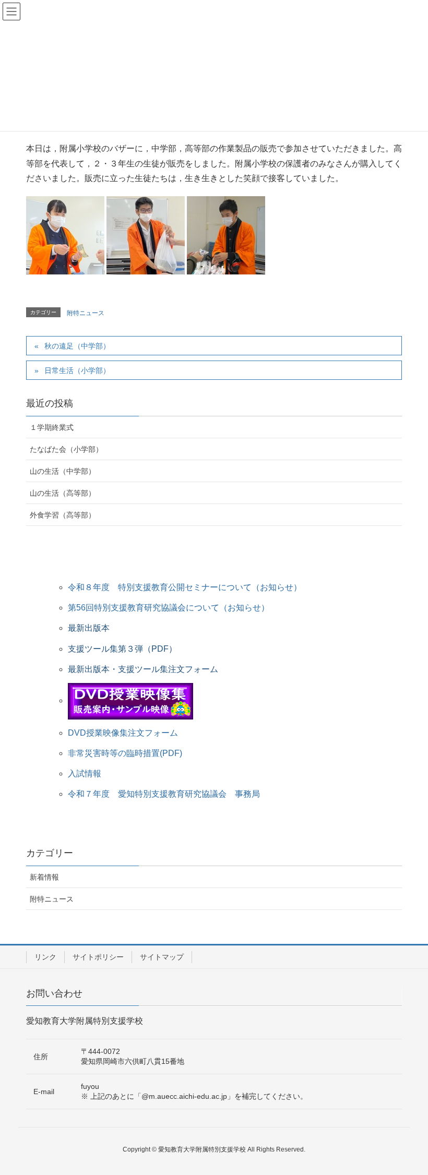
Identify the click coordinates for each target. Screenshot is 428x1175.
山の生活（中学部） (63, 471)
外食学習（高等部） (63, 515)
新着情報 (44, 877)
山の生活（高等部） (63, 493)
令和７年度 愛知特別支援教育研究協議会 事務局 (164, 793)
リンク (45, 957)
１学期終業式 (52, 427)
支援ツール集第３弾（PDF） (122, 648)
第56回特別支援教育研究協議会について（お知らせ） (168, 607)
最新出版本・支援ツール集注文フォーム (143, 669)
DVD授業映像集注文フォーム (123, 732)
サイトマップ (162, 957)
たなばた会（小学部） (66, 449)
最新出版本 (89, 628)
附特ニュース (85, 313)
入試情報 (84, 773)
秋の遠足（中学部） (77, 346)
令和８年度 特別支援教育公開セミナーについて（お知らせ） (185, 587)
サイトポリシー (98, 957)
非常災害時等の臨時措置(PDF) (125, 753)
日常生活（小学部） (77, 370)
